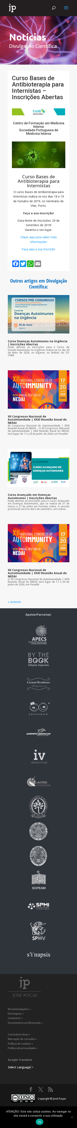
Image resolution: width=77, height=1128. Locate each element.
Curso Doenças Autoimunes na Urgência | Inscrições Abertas (37, 342)
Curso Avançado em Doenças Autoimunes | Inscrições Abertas (32, 496)
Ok (39, 1122)
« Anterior (14, 602)
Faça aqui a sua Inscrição (38, 249)
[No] (72, 1117)
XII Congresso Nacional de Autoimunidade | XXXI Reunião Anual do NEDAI (37, 419)
